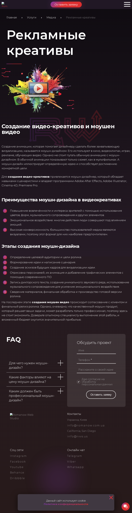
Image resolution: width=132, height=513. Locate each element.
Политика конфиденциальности (66, 504)
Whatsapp (75, 467)
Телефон (85, 360)
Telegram (74, 456)
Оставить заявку (66, 4)
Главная (11, 17)
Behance (17, 472)
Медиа (51, 17)
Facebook (18, 461)
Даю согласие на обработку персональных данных (97, 382)
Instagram (18, 456)
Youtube (17, 467)
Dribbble (17, 478)
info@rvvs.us (77, 436)
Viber (71, 461)
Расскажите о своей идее (95, 369)
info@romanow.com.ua (86, 425)
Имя (81, 350)
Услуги (31, 17)
